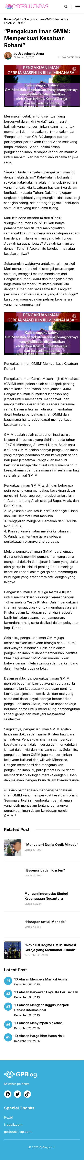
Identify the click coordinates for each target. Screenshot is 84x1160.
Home (8, 19)
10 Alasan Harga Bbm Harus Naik (39, 1036)
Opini (17, 19)
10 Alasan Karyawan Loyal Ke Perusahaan (46, 992)
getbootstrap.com (17, 1132)
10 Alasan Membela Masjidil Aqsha (40, 979)
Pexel (8, 1117)
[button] (66, 7)
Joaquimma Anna (31, 53)
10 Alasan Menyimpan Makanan (38, 1023)
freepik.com (13, 1124)
